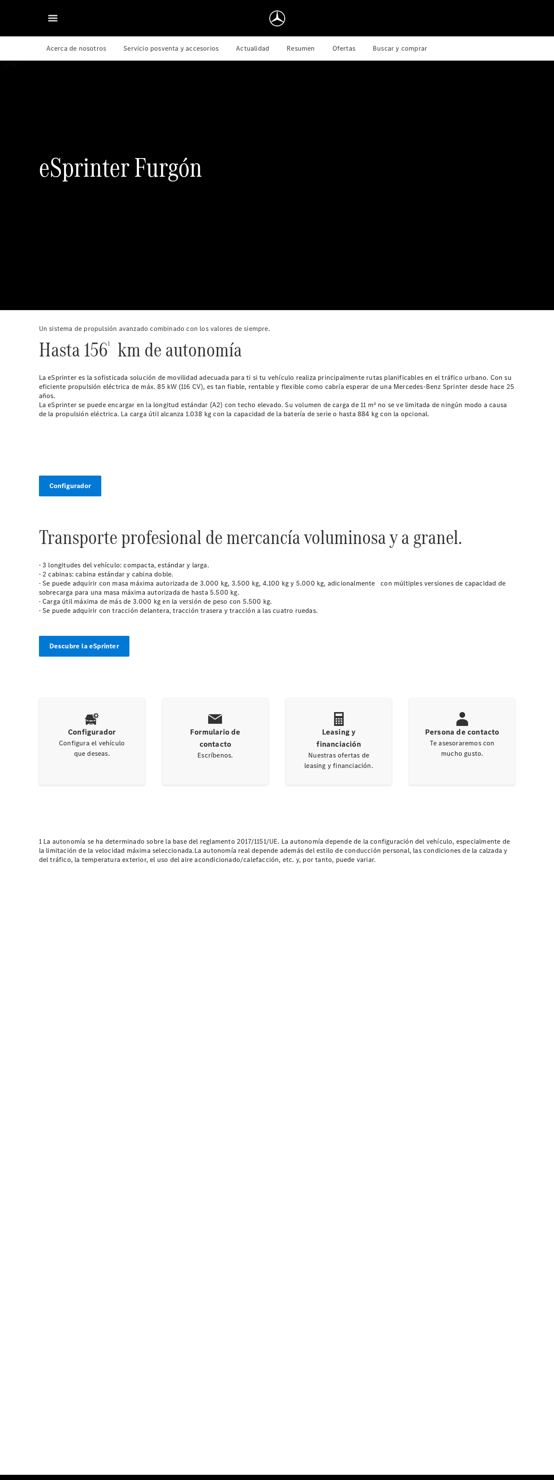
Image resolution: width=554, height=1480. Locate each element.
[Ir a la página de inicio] (277, 18)
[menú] (53, 18)
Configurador (70, 485)
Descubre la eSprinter (84, 646)
